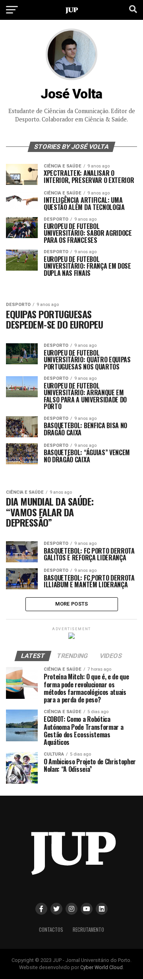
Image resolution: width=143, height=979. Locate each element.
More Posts (71, 604)
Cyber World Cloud (101, 967)
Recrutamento (88, 929)
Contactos (51, 929)
